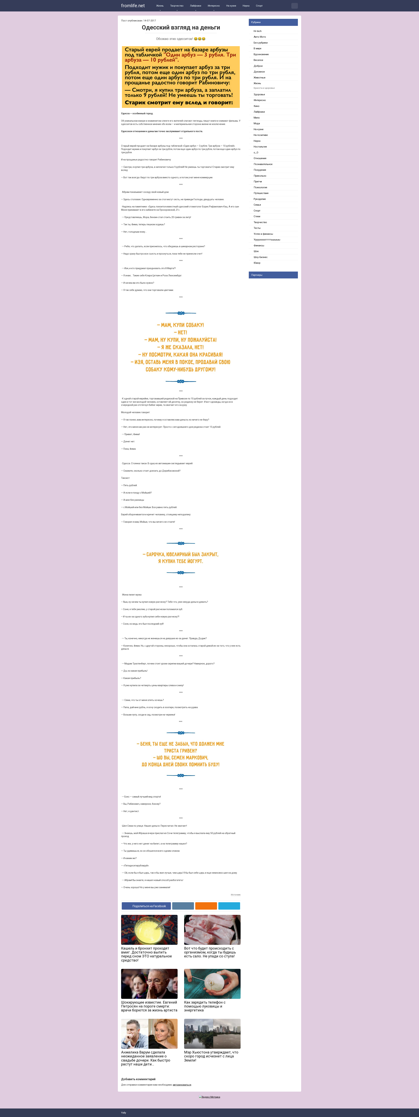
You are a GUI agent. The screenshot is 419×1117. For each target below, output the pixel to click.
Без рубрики (261, 42)
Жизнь (160, 5)
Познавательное (263, 164)
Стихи (257, 216)
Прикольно (260, 175)
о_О (256, 152)
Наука (246, 5)
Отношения (260, 158)
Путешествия (261, 193)
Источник (236, 894)
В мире (257, 48)
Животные (259, 77)
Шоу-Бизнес (261, 257)
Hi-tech (258, 31)
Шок (256, 251)
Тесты (257, 228)
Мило (257, 117)
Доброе (258, 65)
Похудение (260, 169)
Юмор (257, 262)
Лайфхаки (195, 5)
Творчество (176, 5)
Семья (257, 204)
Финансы (259, 245)
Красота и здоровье (264, 88)
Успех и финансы (263, 233)
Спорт (259, 5)
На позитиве (261, 135)
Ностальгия (260, 146)
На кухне (231, 5)
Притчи (258, 181)
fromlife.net (133, 5)
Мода (257, 123)
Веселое (258, 60)
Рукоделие (260, 199)
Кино (256, 106)
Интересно (214, 5)
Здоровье (259, 94)
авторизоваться (182, 1084)
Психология (260, 187)
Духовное (259, 71)
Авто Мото (260, 36)
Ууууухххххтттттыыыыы (267, 239)
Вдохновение (261, 54)
